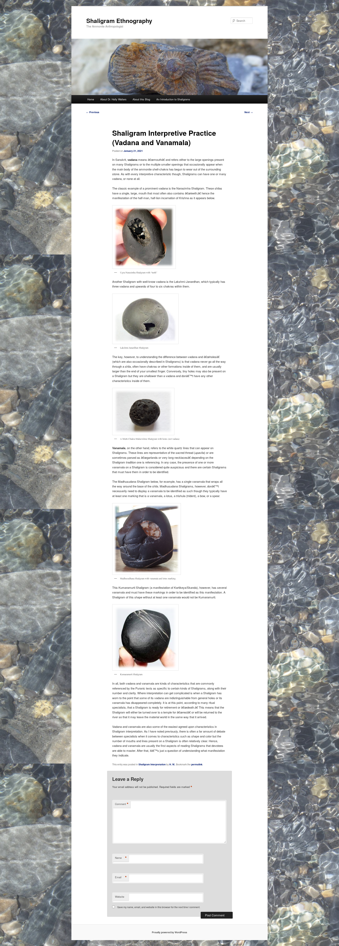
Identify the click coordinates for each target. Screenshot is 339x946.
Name (121, 858)
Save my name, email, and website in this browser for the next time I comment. (158, 907)
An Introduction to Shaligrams (173, 99)
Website (119, 896)
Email (121, 877)
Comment (121, 804)
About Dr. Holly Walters (113, 99)
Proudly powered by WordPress (169, 932)
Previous (92, 112)
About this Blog (141, 99)
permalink (196, 764)
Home (90, 99)
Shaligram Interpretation (152, 764)
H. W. (172, 764)
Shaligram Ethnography (119, 20)
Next (248, 112)
